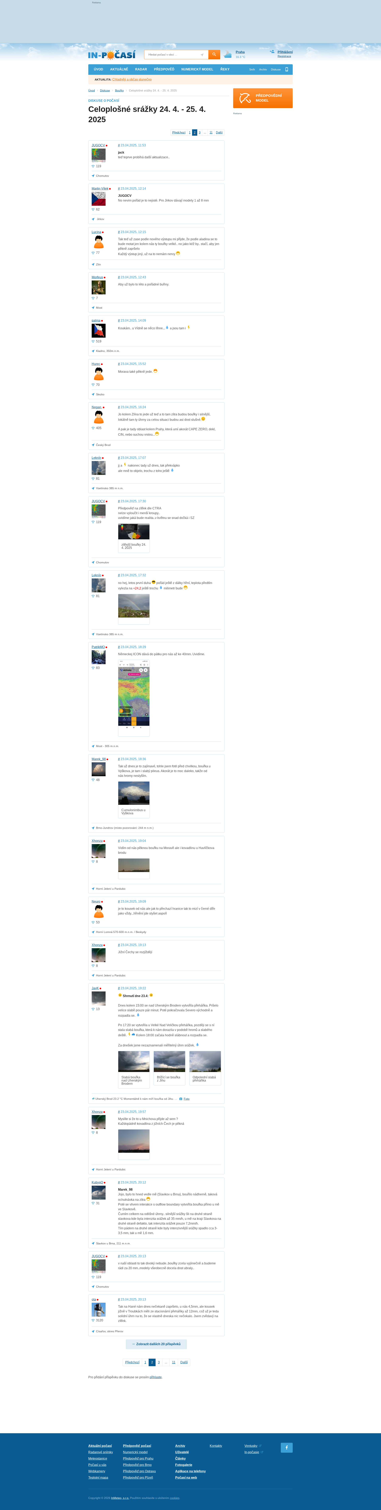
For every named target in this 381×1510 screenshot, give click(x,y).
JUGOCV (98, 145)
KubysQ (97, 1182)
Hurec (96, 364)
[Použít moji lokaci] (202, 55)
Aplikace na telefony (190, 1471)
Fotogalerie (183, 1465)
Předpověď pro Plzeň (138, 1477)
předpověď (164, 69)
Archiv (263, 69)
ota (94, 1299)
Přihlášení (285, 52)
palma (96, 320)
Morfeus (97, 277)
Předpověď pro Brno (137, 1465)
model (197, 69)
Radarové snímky (100, 1452)
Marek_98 (99, 759)
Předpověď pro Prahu (138, 1458)
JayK (95, 988)
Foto (187, 1098)
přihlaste (156, 1377)
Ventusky (250, 1446)
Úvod (91, 90)
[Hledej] (214, 54)
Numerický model (135, 1452)
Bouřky (119, 90)
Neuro (96, 901)
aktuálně (119, 69)
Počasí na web (186, 1477)
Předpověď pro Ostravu (139, 1471)
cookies (174, 1497)
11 (211, 132)
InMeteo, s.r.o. (120, 1497)
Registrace (284, 56)
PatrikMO (98, 647)
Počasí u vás (97, 1465)
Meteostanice (97, 1458)
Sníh (252, 69)
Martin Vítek (100, 188)
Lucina (96, 232)
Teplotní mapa (98, 1477)
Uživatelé (182, 1452)
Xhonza (97, 840)
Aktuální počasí (100, 1446)
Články (180, 1458)
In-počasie (251, 1452)
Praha (240, 52)
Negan (97, 407)
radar (141, 69)
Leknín (96, 457)
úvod (98, 69)
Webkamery (96, 1471)
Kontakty (216, 1446)
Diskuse (276, 69)
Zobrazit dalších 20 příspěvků (158, 1344)
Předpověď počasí (137, 1446)
